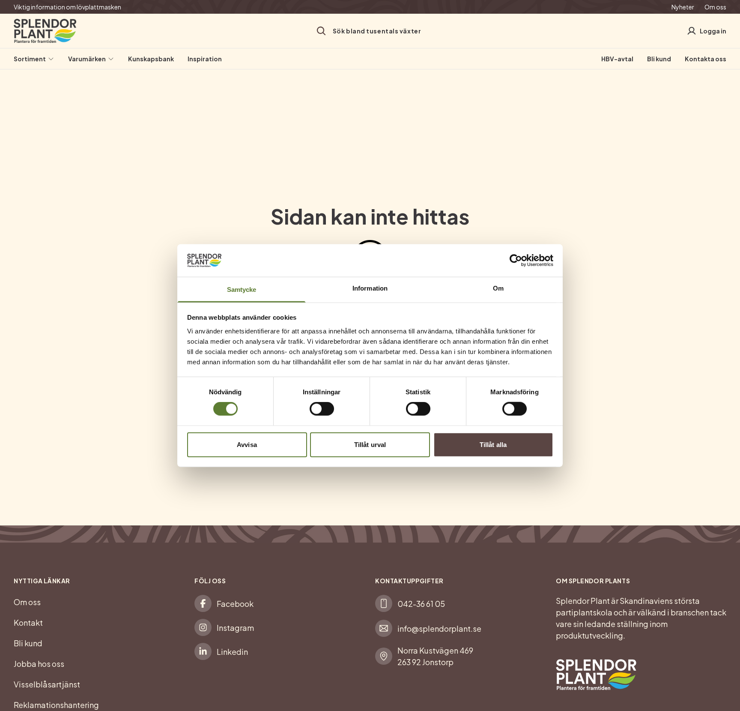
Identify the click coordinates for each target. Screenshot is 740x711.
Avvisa (247, 444)
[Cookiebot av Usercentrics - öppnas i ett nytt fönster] (515, 260)
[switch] (322, 409)
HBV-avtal (617, 59)
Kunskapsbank (151, 59)
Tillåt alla (493, 444)
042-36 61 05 (421, 604)
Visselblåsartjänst (47, 684)
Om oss (715, 7)
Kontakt (28, 622)
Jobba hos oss (39, 664)
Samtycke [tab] (242, 289)
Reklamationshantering (56, 705)
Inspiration (205, 59)
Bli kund (659, 59)
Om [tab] (498, 288)
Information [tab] (370, 288)
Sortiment (30, 59)
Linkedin (232, 652)
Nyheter (682, 7)
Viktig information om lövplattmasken (67, 7)
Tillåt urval (370, 444)
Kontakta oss (705, 59)
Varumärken (87, 59)
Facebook (235, 604)
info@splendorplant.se (439, 628)
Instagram (235, 628)
